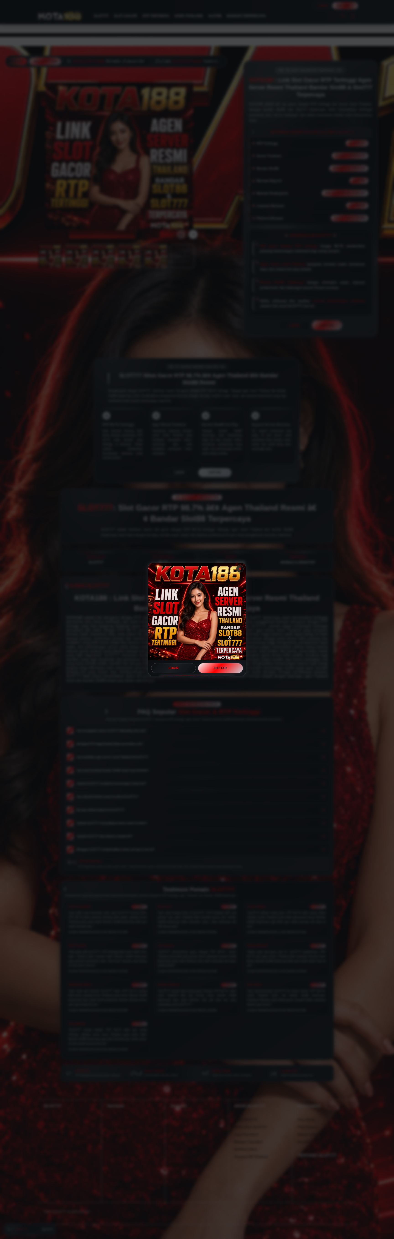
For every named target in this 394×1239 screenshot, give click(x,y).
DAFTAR (220, 668)
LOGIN (173, 668)
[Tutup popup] (240, 568)
